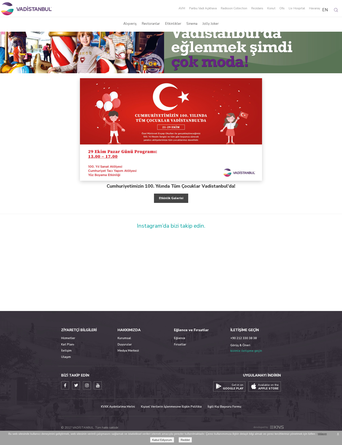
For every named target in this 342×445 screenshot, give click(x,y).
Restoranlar (151, 23)
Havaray (314, 8)
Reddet (185, 439)
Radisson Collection (234, 8)
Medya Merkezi (128, 351)
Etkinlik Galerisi (171, 198)
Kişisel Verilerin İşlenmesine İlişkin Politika (171, 407)
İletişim (66, 351)
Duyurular (125, 344)
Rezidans (257, 8)
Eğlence (179, 338)
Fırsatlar (180, 344)
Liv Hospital (297, 8)
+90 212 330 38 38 (243, 338)
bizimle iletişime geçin (246, 351)
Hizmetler (68, 338)
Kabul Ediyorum (162, 439)
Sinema (191, 23)
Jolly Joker (210, 23)
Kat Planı (67, 344)
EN (325, 10)
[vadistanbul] (26, 8)
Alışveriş (130, 23)
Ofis (282, 8)
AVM (182, 8)
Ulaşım (66, 357)
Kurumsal (124, 338)
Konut (271, 8)
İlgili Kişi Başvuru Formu (224, 407)
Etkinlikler (173, 23)
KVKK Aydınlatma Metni (118, 407)
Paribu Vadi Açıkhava (203, 8)
